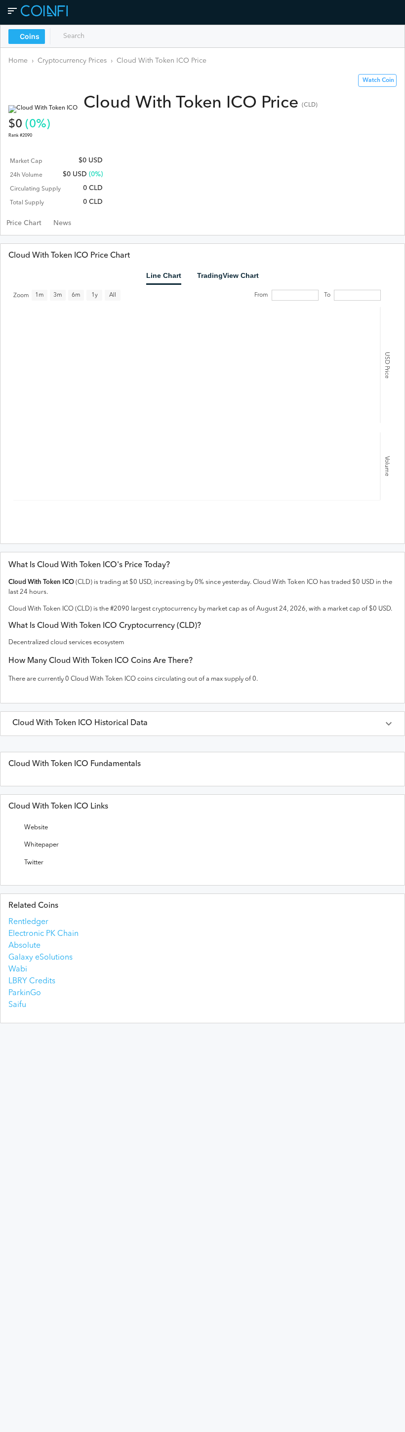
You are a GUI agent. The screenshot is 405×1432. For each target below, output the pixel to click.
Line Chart (163, 275)
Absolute (24, 946)
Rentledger (28, 922)
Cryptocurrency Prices (72, 60)
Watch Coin (378, 80)
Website (36, 827)
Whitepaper (41, 845)
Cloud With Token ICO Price (161, 60)
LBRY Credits (31, 981)
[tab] (23, 223)
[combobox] (97, 36)
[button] (202, 723)
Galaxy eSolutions (40, 958)
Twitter (33, 862)
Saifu (17, 1005)
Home (18, 60)
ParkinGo (24, 993)
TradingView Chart (228, 275)
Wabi (17, 969)
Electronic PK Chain (43, 934)
